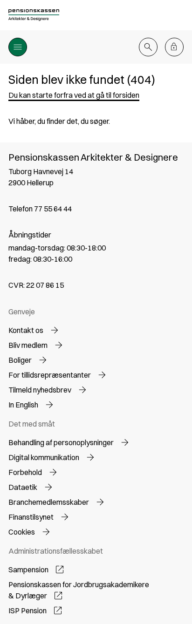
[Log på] (174, 47)
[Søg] (148, 47)
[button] (73, 95)
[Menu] (17, 47)
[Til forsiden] (34, 15)
